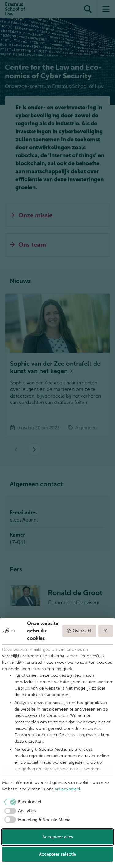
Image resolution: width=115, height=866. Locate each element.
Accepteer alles (57, 837)
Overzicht (82, 630)
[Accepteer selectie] (105, 631)
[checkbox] (21, 802)
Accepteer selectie (57, 854)
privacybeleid (67, 789)
